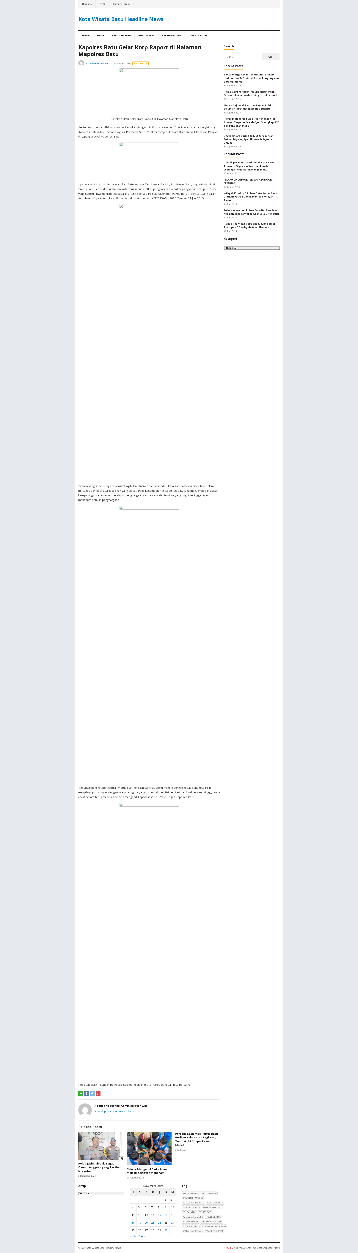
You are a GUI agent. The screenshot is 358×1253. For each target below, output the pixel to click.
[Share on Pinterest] (98, 1093)
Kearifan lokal (172, 35)
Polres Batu (205, 1212)
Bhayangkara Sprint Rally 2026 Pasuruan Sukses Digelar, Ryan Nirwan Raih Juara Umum (249, 139)
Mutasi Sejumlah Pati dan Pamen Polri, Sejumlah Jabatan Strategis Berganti (248, 107)
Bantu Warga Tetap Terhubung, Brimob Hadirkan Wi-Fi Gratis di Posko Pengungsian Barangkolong (251, 78)
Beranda (87, 4)
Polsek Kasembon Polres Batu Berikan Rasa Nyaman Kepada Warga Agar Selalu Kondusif (251, 211)
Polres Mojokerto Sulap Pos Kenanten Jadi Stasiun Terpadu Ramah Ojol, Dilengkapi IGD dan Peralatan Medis (252, 122)
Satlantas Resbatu (193, 1231)
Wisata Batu (198, 35)
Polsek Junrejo (191, 1221)
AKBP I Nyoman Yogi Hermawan (200, 1193)
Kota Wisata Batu (212, 1207)
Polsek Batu (213, 1216)
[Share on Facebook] (86, 1093)
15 (159, 1215)
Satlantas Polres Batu (213, 1226)
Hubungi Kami (122, 4)
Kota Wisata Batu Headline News (121, 19)
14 (152, 1215)
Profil (102, 4)
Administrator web (99, 63)
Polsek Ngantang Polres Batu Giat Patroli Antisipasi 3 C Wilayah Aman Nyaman (250, 225)
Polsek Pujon (190, 1226)
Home (86, 35)
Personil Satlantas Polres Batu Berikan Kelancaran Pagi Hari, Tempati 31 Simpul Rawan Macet (196, 1139)
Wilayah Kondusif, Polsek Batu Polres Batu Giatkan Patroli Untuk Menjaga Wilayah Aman (250, 197)
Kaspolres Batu (191, 1207)
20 (146, 1222)
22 (159, 1222)
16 (165, 1215)
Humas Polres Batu (193, 1202)
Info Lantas (146, 35)
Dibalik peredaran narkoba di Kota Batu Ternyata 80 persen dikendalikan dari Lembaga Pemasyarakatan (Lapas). (249, 166)
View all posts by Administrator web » (117, 1111)
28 (152, 1230)
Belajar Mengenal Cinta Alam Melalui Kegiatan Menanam (147, 1171)
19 (139, 1222)
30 (165, 1230)
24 (172, 1222)
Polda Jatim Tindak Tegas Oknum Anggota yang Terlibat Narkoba (99, 1167)
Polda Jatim (189, 1212)
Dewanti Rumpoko (193, 1198)
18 (133, 1222)
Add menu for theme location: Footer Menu (253, 1247)
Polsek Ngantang (212, 1221)
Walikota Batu (214, 1231)
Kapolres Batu (215, 1202)
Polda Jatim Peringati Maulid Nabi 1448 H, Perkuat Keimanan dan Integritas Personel (250, 93)
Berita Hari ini (121, 35)
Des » (142, 1236)
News (100, 35)
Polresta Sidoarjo (193, 1216)
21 (152, 1222)
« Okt (133, 1236)
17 (172, 1215)
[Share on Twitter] (92, 1093)
